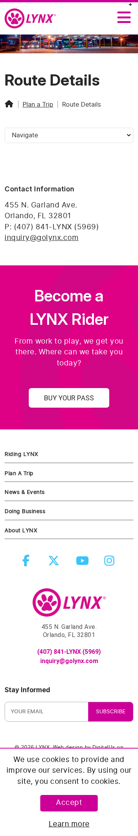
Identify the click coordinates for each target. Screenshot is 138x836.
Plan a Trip (38, 105)
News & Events (25, 492)
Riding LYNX (21, 454)
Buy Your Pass (69, 398)
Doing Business (25, 511)
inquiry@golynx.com (42, 238)
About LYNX (21, 530)
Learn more (69, 824)
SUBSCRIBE (110, 711)
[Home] (9, 104)
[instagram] (111, 563)
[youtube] (83, 563)
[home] (33, 18)
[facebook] (27, 563)
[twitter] (55, 563)
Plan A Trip (19, 473)
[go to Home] (69, 606)
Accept (69, 802)
